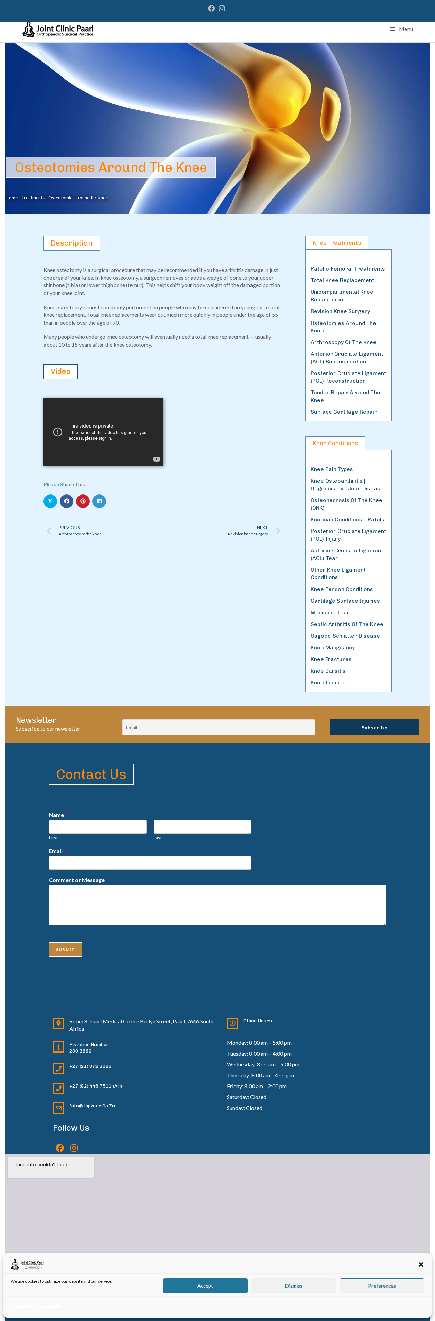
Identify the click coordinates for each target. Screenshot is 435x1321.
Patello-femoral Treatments (348, 268)
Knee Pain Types (332, 469)
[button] (421, 1264)
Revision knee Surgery (340, 311)
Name (58, 815)
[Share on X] (50, 501)
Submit (65, 949)
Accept (205, 1286)
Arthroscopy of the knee (344, 342)
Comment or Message (78, 879)
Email (57, 851)
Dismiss (293, 1286)
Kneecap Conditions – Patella (348, 519)
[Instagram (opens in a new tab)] (222, 8)
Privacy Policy (50, 1305)
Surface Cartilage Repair (344, 412)
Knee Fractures (331, 659)
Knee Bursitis (328, 670)
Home (12, 198)
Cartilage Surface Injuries (345, 600)
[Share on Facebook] (66, 501)
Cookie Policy (23, 1305)
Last (158, 837)
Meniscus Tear (330, 612)
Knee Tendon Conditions (342, 589)
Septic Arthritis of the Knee (347, 624)
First (53, 837)
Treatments (33, 198)
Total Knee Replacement (342, 280)
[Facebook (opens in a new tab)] (212, 8)
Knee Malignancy (333, 647)
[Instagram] (74, 1147)
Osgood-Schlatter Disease (345, 635)
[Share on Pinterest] (83, 501)
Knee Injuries (328, 682)
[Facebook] (60, 1147)
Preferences (382, 1286)
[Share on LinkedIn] (99, 501)
